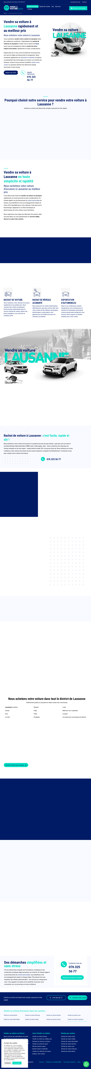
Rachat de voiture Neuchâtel (69, 1041)
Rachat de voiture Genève (68, 1044)
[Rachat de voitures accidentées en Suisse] (36, 292)
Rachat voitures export (39, 1046)
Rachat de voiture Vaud (68, 1036)
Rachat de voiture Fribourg (69, 1049)
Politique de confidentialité (53, 1062)
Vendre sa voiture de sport (40, 1044)
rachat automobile (33, 200)
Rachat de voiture (13, 300)
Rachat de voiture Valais (68, 1039)
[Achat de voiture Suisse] (8, 292)
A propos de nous (75, 2)
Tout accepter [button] (16, 1063)
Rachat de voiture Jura (67, 1046)
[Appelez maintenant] (43, 459)
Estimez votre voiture (38, 1054)
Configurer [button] (7, 1063)
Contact (84, 2)
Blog (79, 1062)
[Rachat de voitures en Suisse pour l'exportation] (65, 292)
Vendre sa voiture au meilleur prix (42, 1039)
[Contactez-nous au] (64, 964)
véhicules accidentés (28, 57)
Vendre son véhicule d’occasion (41, 1051)
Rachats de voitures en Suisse (41, 1041)
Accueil (41, 1062)
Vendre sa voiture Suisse (39, 1036)
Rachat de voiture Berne (68, 1051)
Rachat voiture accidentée (40, 1049)
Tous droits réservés (69, 1062)
